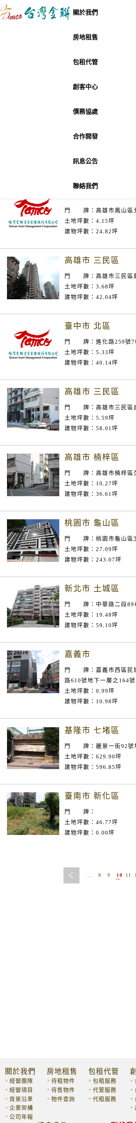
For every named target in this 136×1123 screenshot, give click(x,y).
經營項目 (21, 1090)
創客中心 (85, 86)
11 (127, 875)
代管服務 (104, 1090)
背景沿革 (21, 1099)
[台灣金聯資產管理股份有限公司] (35, 17)
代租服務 (104, 1099)
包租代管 (85, 62)
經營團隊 (21, 1081)
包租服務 (104, 1081)
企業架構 (21, 1108)
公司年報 (21, 1117)
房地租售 (62, 1072)
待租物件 (63, 1081)
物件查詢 (63, 1099)
